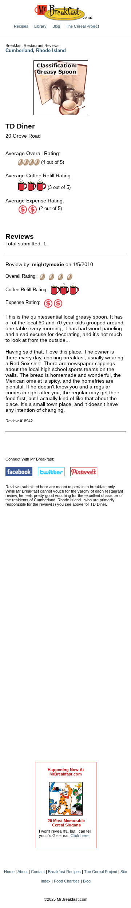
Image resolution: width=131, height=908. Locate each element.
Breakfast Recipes (64, 871)
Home (9, 871)
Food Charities (67, 881)
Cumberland (19, 50)
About (22, 871)
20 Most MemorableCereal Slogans (66, 822)
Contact (38, 871)
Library (40, 26)
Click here (79, 835)
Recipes (21, 26)
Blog (56, 26)
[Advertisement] (66, 642)
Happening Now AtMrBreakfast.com (66, 771)
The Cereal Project (82, 26)
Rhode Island (51, 50)
